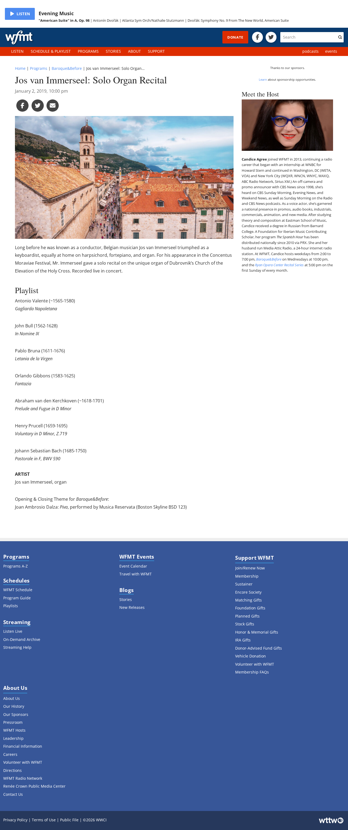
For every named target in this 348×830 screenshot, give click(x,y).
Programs (38, 68)
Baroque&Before (67, 68)
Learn (263, 79)
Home (20, 68)
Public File (69, 819)
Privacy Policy (15, 819)
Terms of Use (44, 819)
